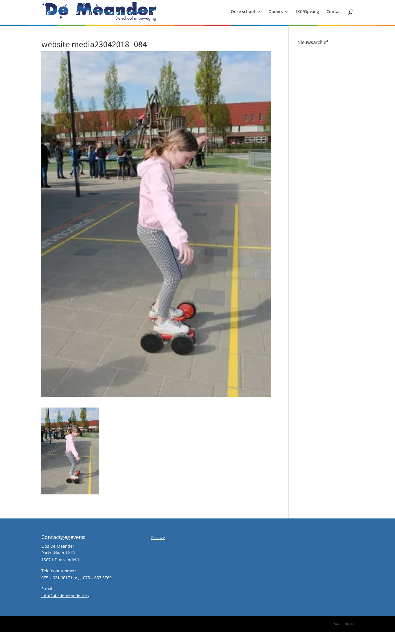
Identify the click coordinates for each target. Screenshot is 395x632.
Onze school (243, 12)
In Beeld (348, 624)
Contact (334, 12)
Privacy (158, 537)
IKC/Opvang (307, 12)
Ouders (275, 12)
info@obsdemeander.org (65, 595)
